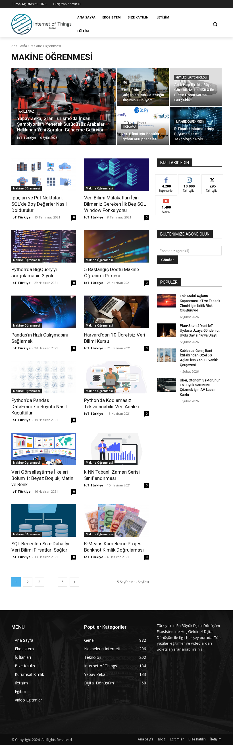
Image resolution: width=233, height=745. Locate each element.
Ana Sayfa (19, 46)
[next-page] (74, 582)
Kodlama (129, 126)
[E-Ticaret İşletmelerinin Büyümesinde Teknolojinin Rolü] (196, 126)
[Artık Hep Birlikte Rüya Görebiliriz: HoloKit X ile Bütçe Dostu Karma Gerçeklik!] (196, 87)
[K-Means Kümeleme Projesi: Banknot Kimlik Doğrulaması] (116, 520)
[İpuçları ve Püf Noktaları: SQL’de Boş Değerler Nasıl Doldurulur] (43, 174)
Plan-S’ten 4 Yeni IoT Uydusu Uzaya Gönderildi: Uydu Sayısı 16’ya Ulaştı (200, 330)
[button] (215, 24)
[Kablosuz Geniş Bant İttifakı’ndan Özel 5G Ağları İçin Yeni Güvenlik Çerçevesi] (166, 355)
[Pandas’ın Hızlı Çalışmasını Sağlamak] (43, 312)
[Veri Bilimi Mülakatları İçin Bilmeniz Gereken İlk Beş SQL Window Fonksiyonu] (116, 174)
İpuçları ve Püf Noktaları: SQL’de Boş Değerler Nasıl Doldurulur (39, 204)
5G (125, 82)
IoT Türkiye (20, 217)
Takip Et (189, 179)
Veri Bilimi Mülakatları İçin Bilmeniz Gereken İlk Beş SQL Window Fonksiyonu (115, 204)
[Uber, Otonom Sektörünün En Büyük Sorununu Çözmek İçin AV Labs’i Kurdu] (166, 385)
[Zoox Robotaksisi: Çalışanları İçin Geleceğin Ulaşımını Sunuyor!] (143, 87)
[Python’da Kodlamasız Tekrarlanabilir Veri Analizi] (116, 377)
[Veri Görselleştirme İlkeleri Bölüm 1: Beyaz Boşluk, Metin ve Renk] (43, 449)
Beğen (166, 179)
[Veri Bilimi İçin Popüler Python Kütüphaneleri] (143, 126)
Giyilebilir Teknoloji (191, 77)
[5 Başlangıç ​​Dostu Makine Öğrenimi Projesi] (116, 246)
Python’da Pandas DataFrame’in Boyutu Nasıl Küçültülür (39, 406)
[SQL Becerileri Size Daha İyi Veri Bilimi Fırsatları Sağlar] (43, 520)
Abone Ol (166, 200)
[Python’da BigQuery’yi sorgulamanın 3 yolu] (43, 246)
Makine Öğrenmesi (190, 121)
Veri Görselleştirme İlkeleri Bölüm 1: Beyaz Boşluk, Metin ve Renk (42, 478)
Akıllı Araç (27, 111)
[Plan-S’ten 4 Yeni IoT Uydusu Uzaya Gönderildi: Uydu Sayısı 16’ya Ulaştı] (166, 330)
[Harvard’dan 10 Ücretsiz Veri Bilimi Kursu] (116, 312)
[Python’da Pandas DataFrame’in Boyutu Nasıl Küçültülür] (43, 377)
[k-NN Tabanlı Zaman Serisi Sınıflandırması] (116, 449)
